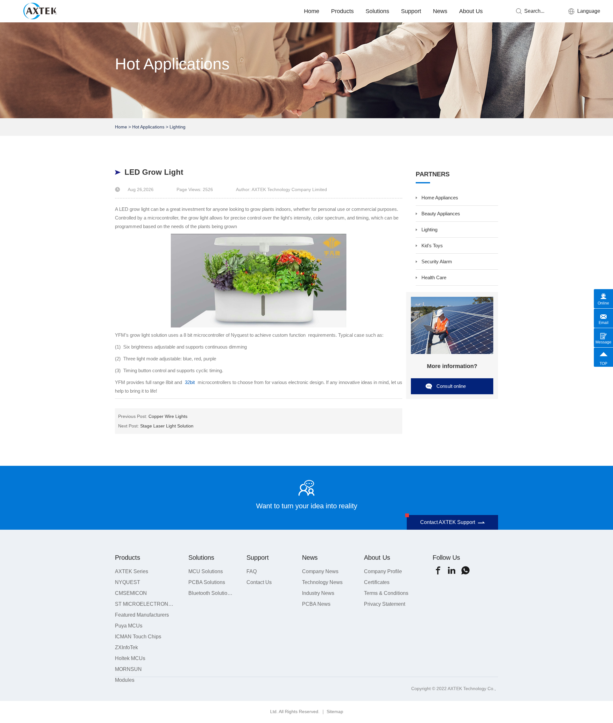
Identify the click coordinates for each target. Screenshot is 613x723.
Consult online (451, 386)
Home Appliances (439, 197)
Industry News (318, 593)
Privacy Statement (384, 604)
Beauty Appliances (440, 213)
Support (411, 11)
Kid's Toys (432, 245)
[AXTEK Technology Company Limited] (42, 10)
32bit (190, 382)
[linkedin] (451, 570)
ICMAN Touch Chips (138, 636)
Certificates (377, 582)
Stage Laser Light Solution (166, 425)
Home (311, 11)
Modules (124, 680)
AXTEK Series (131, 571)
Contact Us (259, 582)
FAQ (251, 571)
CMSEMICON (131, 593)
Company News (320, 571)
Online (603, 303)
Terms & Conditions (386, 593)
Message (603, 342)
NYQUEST (127, 582)
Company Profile (383, 571)
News (440, 11)
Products (342, 11)
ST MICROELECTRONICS (144, 604)
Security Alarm (436, 261)
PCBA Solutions (206, 582)
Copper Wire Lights (167, 416)
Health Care (433, 277)
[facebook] (438, 570)
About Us (471, 11)
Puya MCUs (128, 625)
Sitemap (335, 711)
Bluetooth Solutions (210, 593)
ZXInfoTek (126, 647)
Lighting (177, 126)
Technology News (322, 582)
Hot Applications (148, 126)
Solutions (377, 11)
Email (604, 322)
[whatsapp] (465, 570)
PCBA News (316, 604)
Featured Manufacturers (142, 615)
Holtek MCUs (130, 658)
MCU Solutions (205, 571)
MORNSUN (128, 669)
